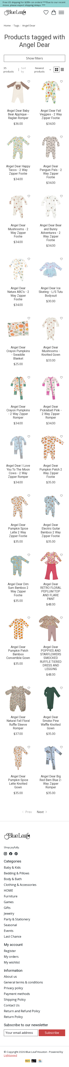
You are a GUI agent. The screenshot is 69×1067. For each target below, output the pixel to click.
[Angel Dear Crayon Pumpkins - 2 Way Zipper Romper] (18, 388)
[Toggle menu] (61, 12)
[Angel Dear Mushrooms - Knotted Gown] (50, 329)
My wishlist (12, 962)
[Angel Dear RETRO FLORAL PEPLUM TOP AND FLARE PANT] (50, 565)
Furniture (10, 896)
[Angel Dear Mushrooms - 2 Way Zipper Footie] (18, 206)
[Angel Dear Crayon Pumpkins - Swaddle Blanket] (18, 329)
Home (7, 25)
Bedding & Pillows (16, 873)
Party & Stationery (17, 919)
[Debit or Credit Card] (33, 1061)
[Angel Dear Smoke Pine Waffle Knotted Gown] (50, 698)
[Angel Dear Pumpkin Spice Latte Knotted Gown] (18, 757)
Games (9, 902)
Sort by (23, 69)
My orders (11, 956)
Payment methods (17, 994)
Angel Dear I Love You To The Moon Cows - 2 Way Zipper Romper (18, 471)
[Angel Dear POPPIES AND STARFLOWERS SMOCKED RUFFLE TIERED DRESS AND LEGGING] (50, 628)
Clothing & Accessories (20, 885)
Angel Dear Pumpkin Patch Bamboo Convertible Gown (18, 652)
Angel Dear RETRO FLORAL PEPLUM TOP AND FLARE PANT (50, 591)
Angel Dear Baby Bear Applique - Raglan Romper (18, 114)
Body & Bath (13, 879)
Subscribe (52, 1033)
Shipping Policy (15, 999)
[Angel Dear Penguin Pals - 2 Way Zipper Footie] (50, 147)
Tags (16, 25)
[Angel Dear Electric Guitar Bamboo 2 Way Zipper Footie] (50, 506)
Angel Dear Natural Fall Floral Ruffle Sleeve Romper (18, 722)
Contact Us (12, 1005)
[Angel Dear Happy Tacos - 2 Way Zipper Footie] (18, 147)
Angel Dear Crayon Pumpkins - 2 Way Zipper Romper (18, 412)
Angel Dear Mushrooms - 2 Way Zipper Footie (18, 230)
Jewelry (9, 913)
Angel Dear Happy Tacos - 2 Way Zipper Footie (18, 169)
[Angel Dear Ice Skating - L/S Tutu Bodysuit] (50, 269)
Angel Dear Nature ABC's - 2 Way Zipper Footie (18, 293)
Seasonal (10, 925)
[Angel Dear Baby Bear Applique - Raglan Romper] (18, 92)
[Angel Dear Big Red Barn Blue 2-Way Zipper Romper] (50, 757)
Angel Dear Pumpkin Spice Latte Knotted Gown (18, 782)
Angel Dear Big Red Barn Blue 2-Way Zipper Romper (50, 782)
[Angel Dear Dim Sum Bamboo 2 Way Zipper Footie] (18, 565)
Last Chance (12, 936)
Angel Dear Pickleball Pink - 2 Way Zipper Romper (51, 412)
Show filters (34, 58)
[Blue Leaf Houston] (15, 12)
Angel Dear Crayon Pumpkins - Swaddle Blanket (18, 353)
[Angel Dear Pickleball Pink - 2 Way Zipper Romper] (50, 388)
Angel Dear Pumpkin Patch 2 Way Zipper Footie (50, 471)
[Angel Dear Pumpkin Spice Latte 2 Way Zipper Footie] (18, 506)
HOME (8, 890)
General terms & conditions (23, 982)
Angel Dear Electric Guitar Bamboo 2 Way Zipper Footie (51, 530)
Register (10, 951)
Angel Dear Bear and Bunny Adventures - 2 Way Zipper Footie (51, 232)
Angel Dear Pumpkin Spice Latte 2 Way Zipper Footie (18, 530)
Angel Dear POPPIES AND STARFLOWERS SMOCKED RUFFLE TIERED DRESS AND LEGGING (51, 658)
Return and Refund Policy (22, 1011)
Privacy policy (13, 988)
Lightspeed (10, 1055)
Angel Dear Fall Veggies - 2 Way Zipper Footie (51, 114)
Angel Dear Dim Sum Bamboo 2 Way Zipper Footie (18, 589)
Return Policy (13, 1017)
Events (8, 931)
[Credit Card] (40, 1061)
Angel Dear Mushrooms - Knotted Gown (50, 351)
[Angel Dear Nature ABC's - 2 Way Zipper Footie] (18, 269)
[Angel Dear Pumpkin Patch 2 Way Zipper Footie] (50, 447)
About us (10, 976)
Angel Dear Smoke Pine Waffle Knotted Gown (51, 722)
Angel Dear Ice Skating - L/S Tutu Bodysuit (51, 291)
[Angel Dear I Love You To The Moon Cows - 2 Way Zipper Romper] (18, 447)
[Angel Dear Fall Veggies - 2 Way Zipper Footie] (50, 92)
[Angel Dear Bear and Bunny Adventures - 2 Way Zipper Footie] (50, 206)
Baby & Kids (12, 867)
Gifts (7, 908)
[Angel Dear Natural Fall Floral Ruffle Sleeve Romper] (18, 698)
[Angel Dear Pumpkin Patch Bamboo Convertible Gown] (18, 628)
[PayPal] (27, 1061)
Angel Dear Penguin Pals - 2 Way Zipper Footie (51, 171)
